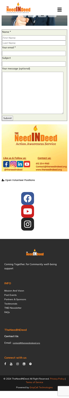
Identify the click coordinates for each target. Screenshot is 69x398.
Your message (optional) (16, 68)
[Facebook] (27, 198)
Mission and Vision (14, 290)
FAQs (7, 312)
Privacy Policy (57, 378)
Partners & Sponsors (15, 299)
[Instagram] (27, 224)
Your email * (9, 47)
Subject (6, 57)
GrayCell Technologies (41, 387)
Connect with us (15, 357)
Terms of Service (34, 382)
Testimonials (10, 303)
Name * (6, 31)
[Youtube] (27, 211)
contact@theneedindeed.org (26, 343)
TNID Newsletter (13, 308)
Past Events (10, 295)
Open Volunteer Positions (19, 180)
